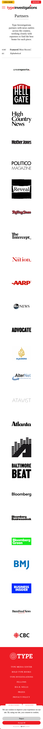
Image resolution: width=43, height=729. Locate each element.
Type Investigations (21, 677)
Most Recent (24, 50)
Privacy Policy (21, 697)
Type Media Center (21, 667)
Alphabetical (15, 53)
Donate (36, 2)
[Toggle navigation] (3, 7)
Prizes (21, 692)
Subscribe (8, 2)
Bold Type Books (21, 672)
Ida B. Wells (21, 687)
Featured (14, 50)
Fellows (21, 682)
